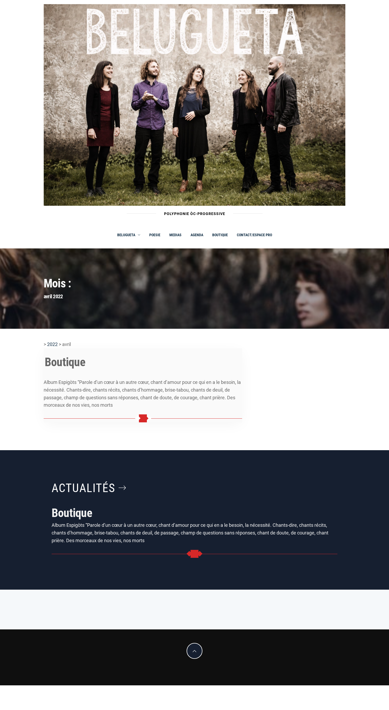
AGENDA (197, 235)
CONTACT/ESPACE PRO (254, 235)
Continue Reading (143, 418)
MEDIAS (175, 235)
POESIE (154, 235)
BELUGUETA (126, 235)
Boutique (220, 235)
